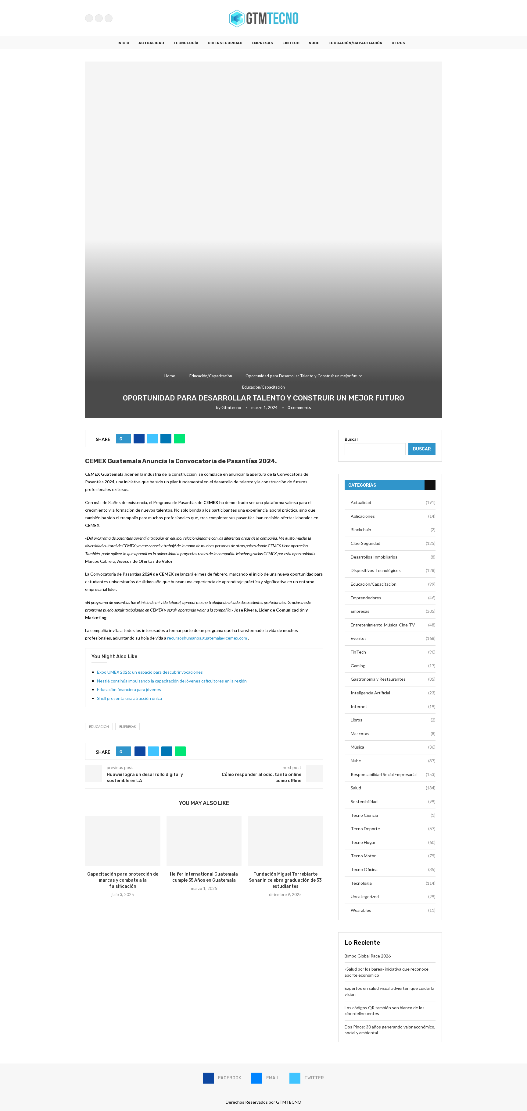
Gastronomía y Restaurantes (393, 679)
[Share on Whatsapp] (179, 438)
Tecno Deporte (393, 828)
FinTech (290, 43)
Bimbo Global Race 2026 (368, 955)
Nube (314, 43)
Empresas (262, 43)
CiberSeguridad (225, 43)
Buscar (351, 439)
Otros (398, 43)
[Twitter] (109, 18)
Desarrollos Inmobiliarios (393, 556)
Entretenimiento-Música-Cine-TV (393, 624)
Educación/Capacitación (355, 43)
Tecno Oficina (393, 869)
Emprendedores (393, 597)
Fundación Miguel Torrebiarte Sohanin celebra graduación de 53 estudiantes (285, 880)
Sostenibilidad (393, 801)
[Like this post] (125, 438)
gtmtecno (231, 407)
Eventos (393, 638)
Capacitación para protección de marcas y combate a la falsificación (122, 880)
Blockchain (393, 529)
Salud (393, 787)
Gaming (393, 665)
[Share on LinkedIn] (165, 438)
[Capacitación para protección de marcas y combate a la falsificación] (122, 841)
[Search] (439, 18)
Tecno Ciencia (393, 815)
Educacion (99, 726)
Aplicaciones (393, 516)
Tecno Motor (393, 855)
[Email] (99, 18)
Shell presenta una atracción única (129, 698)
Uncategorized (393, 896)
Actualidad (151, 43)
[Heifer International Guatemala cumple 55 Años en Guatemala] (204, 841)
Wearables (393, 910)
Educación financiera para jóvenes (129, 689)
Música (393, 746)
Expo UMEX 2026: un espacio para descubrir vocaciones (150, 672)
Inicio (123, 43)
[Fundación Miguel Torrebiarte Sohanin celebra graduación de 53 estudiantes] (285, 841)
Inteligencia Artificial (393, 692)
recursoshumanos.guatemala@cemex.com (207, 637)
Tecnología (186, 43)
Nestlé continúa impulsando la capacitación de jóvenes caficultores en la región (172, 680)
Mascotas (393, 733)
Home (169, 375)
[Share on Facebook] (139, 438)
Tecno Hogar (393, 842)
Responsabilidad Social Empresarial (393, 774)
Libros (393, 719)
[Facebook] (89, 18)
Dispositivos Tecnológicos (393, 570)
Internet (393, 706)
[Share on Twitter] (152, 438)
